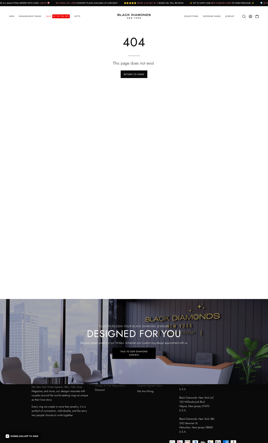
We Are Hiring (145, 391)
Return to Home (134, 74)
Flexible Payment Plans (149, 386)
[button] (30, 16)
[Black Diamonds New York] (134, 16)
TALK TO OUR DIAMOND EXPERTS (134, 353)
